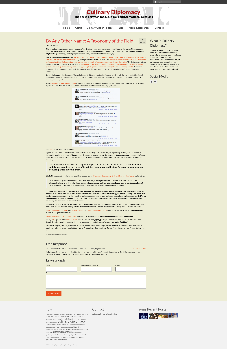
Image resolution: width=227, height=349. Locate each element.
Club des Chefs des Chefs (75, 316)
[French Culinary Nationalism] (173, 315)
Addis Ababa (49, 314)
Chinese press (71, 220)
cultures (64, 324)
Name (48, 265)
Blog (121, 27)
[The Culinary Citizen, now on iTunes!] (143, 316)
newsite (77, 210)
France (68, 329)
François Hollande (77, 329)
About (78, 27)
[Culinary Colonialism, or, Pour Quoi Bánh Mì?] (163, 315)
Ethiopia (68, 327)
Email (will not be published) (90, 265)
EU (72, 327)
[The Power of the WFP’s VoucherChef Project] (153, 316)
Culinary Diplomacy (113, 12)
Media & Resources (139, 27)
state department (60, 340)
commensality (58, 319)
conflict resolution (81, 319)
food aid (56, 329)
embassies (62, 327)
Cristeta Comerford (51, 322)
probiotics (49, 340)
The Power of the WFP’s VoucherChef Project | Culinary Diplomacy (75, 249)
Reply (144, 248)
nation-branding (69, 337)
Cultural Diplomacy (51, 324)
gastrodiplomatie (77, 332)
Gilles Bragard (68, 335)
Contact (159, 27)
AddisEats (56, 314)
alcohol (62, 314)
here (51, 149)
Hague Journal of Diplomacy (54, 337)
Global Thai (85, 335)
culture (59, 324)
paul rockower (80, 337)
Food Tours (62, 329)
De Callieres (70, 324)
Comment (49, 273)
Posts (56, 45)
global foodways (76, 335)
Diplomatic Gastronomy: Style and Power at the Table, (113, 176)
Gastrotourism (59, 335)
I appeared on (63, 83)
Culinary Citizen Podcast (100, 27)
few (54, 220)
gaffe (51, 332)
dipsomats (56, 327)
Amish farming (80, 314)
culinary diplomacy (52, 234)
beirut (52, 316)
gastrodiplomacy (62, 234)
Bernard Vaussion (60, 316)
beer (49, 316)
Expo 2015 (77, 327)
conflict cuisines (69, 319)
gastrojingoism (50, 335)
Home (66, 27)
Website (117, 265)
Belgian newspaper (97, 210)
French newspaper (57, 210)
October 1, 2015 (137, 248)
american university (70, 314)
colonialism (49, 319)
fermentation (49, 329)
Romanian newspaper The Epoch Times (61, 216)
